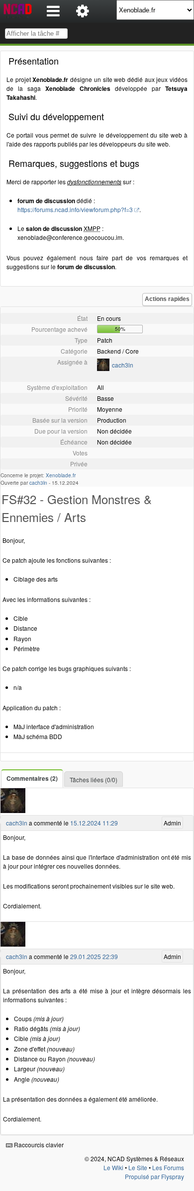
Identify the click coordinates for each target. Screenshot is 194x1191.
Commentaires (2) (32, 778)
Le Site (137, 1167)
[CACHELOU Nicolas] (103, 368)
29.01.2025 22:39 (94, 956)
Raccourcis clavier (38, 1144)
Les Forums (168, 1167)
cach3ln (122, 365)
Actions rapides (167, 299)
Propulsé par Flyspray (154, 1176)
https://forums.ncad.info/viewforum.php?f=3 (75, 209)
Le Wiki (113, 1167)
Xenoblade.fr (61, 475)
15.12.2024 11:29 (94, 823)
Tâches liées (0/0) (93, 779)
